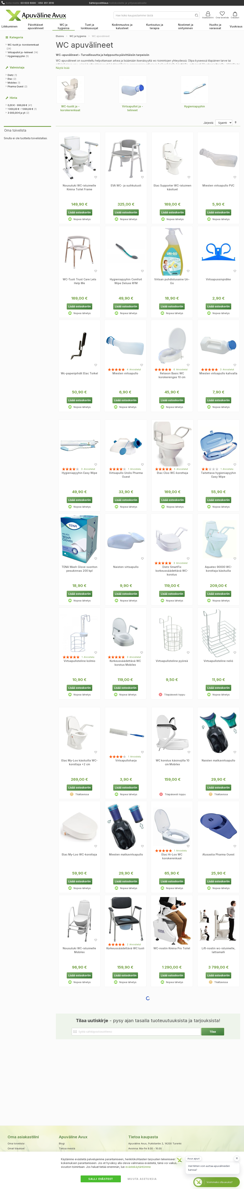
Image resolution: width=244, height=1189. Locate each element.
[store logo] (36, 15)
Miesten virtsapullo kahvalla (218, 373)
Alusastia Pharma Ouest (218, 854)
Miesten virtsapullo (125, 373)
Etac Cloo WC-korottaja (172, 472)
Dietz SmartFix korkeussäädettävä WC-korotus (172, 570)
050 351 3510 (46, 2)
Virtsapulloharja (126, 760)
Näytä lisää (62, 67)
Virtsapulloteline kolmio (79, 660)
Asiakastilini (208, 17)
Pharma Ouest (18, 86)
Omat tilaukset (16, 1148)
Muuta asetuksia (142, 1179)
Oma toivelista (222, 17)
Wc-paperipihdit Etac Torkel (79, 373)
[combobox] (156, 15)
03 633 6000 (28, 2)
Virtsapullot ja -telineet (23, 52)
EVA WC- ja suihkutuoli (126, 185)
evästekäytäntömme (138, 1166)
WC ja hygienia (78, 36)
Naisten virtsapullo (126, 566)
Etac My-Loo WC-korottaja (79, 854)
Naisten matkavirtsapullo (218, 760)
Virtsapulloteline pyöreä (172, 660)
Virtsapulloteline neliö (218, 660)
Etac (12, 78)
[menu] (122, 27)
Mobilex (14, 82)
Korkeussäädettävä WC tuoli (125, 948)
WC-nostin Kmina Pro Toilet (171, 948)
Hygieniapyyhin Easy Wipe (79, 472)
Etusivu (60, 36)
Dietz (12, 74)
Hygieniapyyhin (18, 56)
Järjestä (208, 122)
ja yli (19, 112)
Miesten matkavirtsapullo (126, 854)
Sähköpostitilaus (98, 2)
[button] (95, 177)
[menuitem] (9, 27)
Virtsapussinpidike (218, 279)
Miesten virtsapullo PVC (218, 185)
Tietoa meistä (67, 1148)
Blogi (62, 1143)
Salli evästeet (100, 1179)
